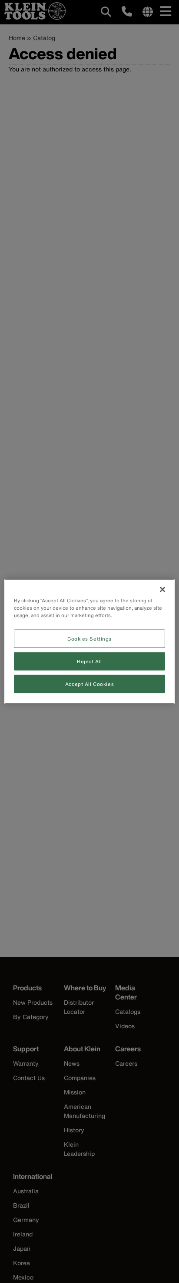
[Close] (162, 589)
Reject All (89, 661)
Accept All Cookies (89, 684)
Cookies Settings (89, 638)
